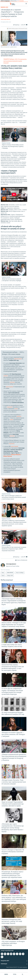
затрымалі (9, 407)
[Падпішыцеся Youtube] (11, 954)
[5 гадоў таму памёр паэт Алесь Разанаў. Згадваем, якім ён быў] (14, 636)
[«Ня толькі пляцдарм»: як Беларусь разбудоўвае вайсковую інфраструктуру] (14, 933)
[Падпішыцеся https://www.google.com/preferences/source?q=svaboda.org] (2, 954)
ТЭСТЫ (14, 974)
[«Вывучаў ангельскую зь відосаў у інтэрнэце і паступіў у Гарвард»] (14, 269)
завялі (11, 419)
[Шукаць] (22, 974)
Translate (21, 0)
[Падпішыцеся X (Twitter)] (8, 954)
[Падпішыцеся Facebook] (5, 954)
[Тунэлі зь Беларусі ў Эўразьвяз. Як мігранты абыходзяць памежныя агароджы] (14, 841)
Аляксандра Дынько (5, 19)
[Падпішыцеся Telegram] (23, 954)
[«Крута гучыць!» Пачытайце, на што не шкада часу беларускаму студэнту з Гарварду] (14, 135)
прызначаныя (18, 358)
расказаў (12, 436)
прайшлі (19, 416)
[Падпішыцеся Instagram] (20, 954)
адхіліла (5, 375)
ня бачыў (12, 382)
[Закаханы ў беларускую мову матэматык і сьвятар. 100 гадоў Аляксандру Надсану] (14, 911)
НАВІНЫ (6, 974)
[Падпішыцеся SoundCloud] (17, 954)
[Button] (16, 25)
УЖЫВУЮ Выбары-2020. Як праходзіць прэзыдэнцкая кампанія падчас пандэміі (15, 61)
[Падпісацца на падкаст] (14, 954)
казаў (16, 408)
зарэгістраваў (9, 386)
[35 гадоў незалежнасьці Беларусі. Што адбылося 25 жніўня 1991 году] (14, 704)
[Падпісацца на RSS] (2, 957)
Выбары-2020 (4, 7)
